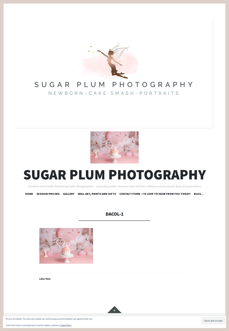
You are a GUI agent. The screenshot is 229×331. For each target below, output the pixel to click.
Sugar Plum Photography (114, 174)
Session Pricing (48, 193)
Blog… (199, 193)
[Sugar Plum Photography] (114, 73)
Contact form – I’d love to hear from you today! (155, 193)
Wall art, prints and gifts (97, 193)
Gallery (68, 193)
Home (29, 193)
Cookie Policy (66, 325)
